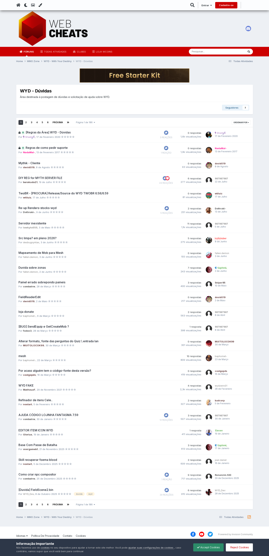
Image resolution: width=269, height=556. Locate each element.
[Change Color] (40, 5)
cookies (45, 547)
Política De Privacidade (45, 535)
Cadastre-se (226, 5)
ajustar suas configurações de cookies (151, 547)
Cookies (81, 535)
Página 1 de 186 (85, 122)
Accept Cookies (210, 547)
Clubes (81, 51)
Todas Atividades (54, 51)
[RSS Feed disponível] (249, 517)
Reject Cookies (239, 547)
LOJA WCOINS (103, 51)
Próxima (58, 122)
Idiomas (21, 535)
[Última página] (68, 122)
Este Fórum (233, 51)
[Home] (18, 5)
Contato (67, 535)
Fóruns (28, 51)
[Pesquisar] (249, 52)
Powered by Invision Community (235, 534)
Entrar (205, 5)
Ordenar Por (240, 122)
